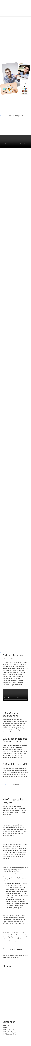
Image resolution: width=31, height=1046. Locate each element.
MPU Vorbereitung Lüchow (13, 980)
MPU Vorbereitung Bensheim (13, 988)
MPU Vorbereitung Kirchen (13, 996)
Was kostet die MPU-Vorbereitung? (17, 823)
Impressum (6, 1041)
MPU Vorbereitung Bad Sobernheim (13, 1003)
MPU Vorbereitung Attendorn (13, 1011)
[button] (15, 16)
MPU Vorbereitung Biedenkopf (13, 972)
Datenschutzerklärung (18, 1041)
